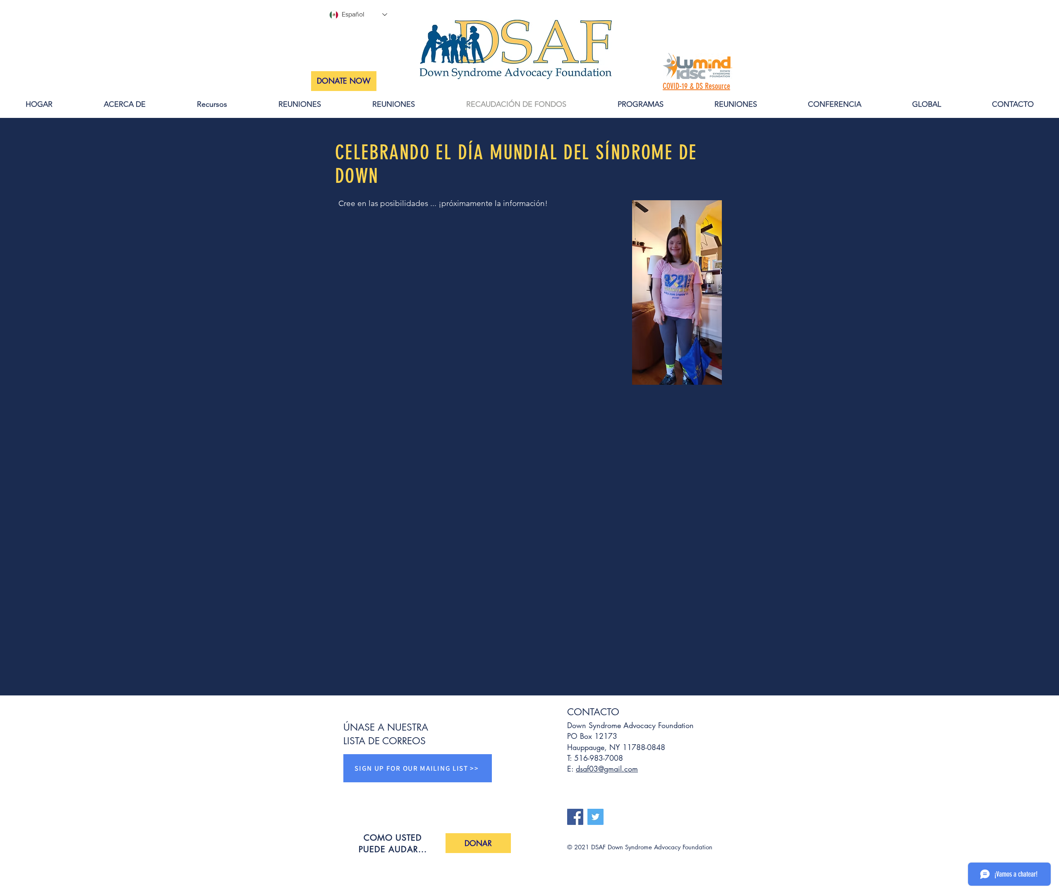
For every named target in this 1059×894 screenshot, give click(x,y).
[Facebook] (575, 817)
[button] (478, 843)
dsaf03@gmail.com (607, 769)
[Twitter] (595, 817)
